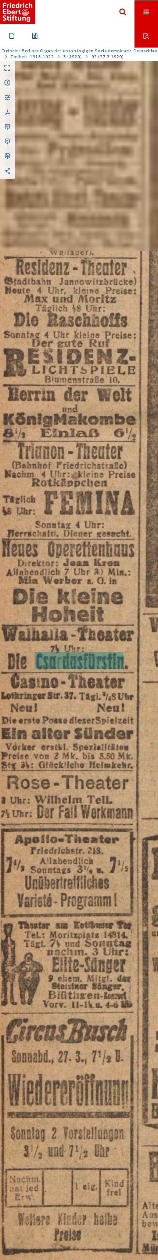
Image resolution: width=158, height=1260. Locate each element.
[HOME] (17, 12)
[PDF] (7, 112)
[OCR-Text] (7, 127)
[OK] (122, 12)
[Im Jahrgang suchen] (146, 36)
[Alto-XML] (7, 142)
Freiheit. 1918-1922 (32, 56)
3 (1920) (72, 56)
